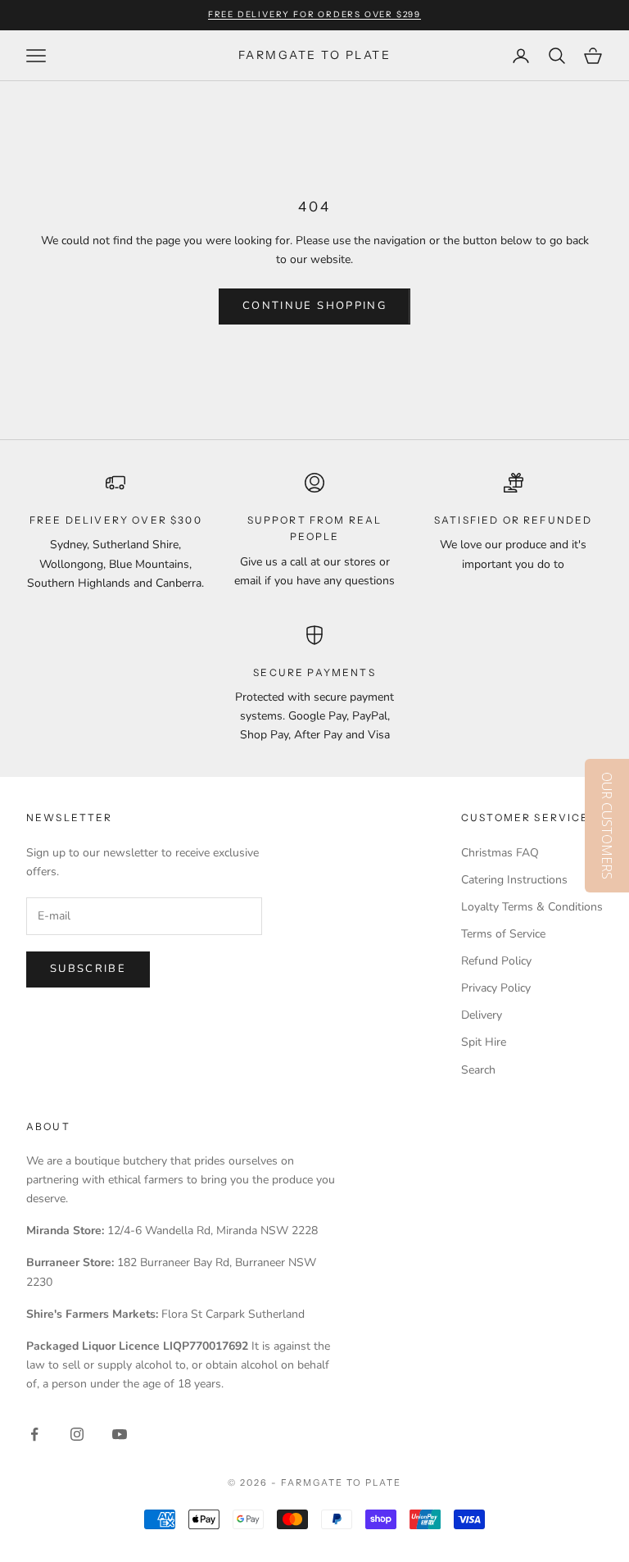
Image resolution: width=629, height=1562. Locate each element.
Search (478, 1070)
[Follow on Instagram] (77, 1434)
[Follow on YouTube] (119, 1434)
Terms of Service (503, 934)
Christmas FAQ (500, 852)
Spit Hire (483, 1042)
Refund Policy (496, 961)
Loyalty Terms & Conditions (532, 907)
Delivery (481, 1015)
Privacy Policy (496, 988)
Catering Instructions (514, 880)
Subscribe (88, 968)
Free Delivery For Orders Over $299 (314, 14)
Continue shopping (314, 305)
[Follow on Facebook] (34, 1434)
